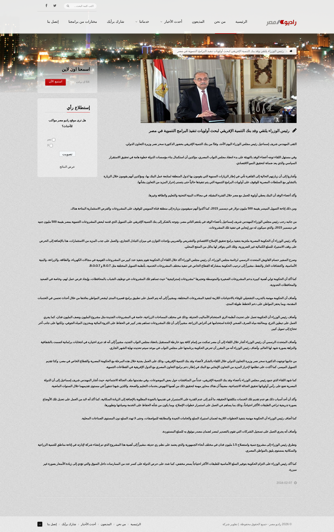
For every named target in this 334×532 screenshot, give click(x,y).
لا (48, 145)
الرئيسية (241, 21)
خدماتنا (144, 21)
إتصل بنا (53, 21)
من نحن (220, 21)
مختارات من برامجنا (82, 21)
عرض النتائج (67, 166)
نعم (49, 139)
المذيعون (198, 21)
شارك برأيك (115, 21)
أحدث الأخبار (173, 21)
